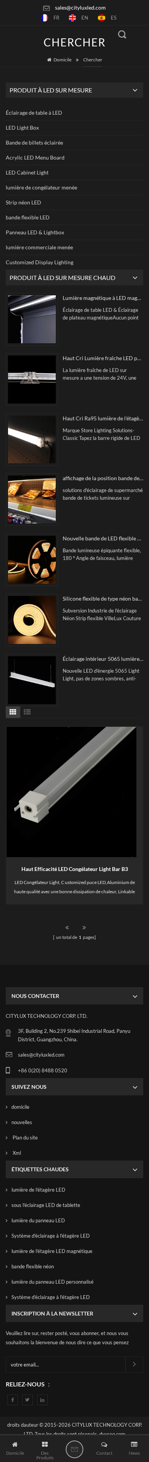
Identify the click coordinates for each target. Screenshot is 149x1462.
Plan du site (24, 1137)
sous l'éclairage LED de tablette (45, 1205)
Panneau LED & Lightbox (35, 232)
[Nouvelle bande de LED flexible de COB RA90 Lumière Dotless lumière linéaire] (32, 559)
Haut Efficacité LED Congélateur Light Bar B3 (74, 869)
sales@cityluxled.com (80, 7)
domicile (20, 1107)
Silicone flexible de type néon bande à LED (103, 598)
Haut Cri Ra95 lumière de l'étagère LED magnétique (103, 418)
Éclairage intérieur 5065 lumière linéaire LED (103, 658)
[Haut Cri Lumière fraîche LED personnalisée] (32, 379)
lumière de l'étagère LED (38, 1190)
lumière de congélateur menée (41, 187)
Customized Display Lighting (39, 262)
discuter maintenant (74, 1449)
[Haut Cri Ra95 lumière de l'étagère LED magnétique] (32, 439)
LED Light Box (22, 127)
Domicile (62, 60)
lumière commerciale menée (39, 247)
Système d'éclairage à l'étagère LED (50, 1236)
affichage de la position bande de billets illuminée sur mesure (103, 478)
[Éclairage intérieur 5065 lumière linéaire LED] (32, 680)
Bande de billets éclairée (34, 142)
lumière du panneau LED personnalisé (52, 1282)
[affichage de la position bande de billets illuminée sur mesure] (32, 499)
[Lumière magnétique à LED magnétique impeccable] (32, 319)
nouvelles (21, 1122)
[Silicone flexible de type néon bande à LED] (32, 620)
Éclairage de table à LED (34, 112)
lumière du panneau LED (38, 1220)
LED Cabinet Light (27, 172)
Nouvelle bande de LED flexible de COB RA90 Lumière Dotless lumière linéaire (103, 538)
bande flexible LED (28, 217)
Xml (16, 1153)
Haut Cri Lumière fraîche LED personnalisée (103, 358)
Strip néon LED (23, 202)
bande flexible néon (32, 1266)
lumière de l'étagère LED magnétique (51, 1251)
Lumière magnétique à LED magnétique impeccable (103, 298)
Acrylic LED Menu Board (35, 157)
